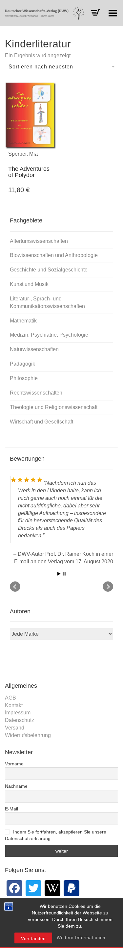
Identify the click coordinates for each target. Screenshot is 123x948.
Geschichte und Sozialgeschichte (49, 269)
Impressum (18, 712)
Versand (14, 727)
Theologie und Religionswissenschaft (53, 407)
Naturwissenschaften (34, 349)
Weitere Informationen (81, 937)
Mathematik (23, 320)
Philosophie (24, 378)
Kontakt (14, 705)
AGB (10, 698)
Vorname (14, 763)
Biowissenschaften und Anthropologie (54, 255)
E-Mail (11, 808)
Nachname (16, 786)
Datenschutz (19, 720)
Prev (15, 586)
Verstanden (33, 938)
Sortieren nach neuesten (41, 66)
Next (108, 586)
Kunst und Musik (29, 284)
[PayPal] (71, 888)
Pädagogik (22, 364)
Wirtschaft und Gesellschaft (41, 421)
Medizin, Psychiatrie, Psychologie (49, 335)
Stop (64, 574)
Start (59, 574)
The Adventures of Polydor (29, 172)
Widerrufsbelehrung (28, 735)
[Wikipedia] (52, 888)
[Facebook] (14, 888)
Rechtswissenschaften (36, 393)
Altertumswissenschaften (39, 241)
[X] (33, 888)
